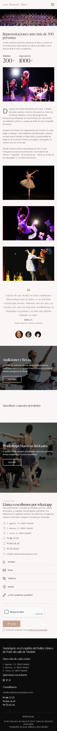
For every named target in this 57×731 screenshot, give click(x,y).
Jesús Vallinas (29, 726)
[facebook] (6, 680)
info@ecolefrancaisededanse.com (22, 554)
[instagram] (4, 680)
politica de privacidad (37, 630)
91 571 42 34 (9, 704)
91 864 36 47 (9, 701)
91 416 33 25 (9, 697)
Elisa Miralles (42, 726)
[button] (52, 4)
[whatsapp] (10, 680)
